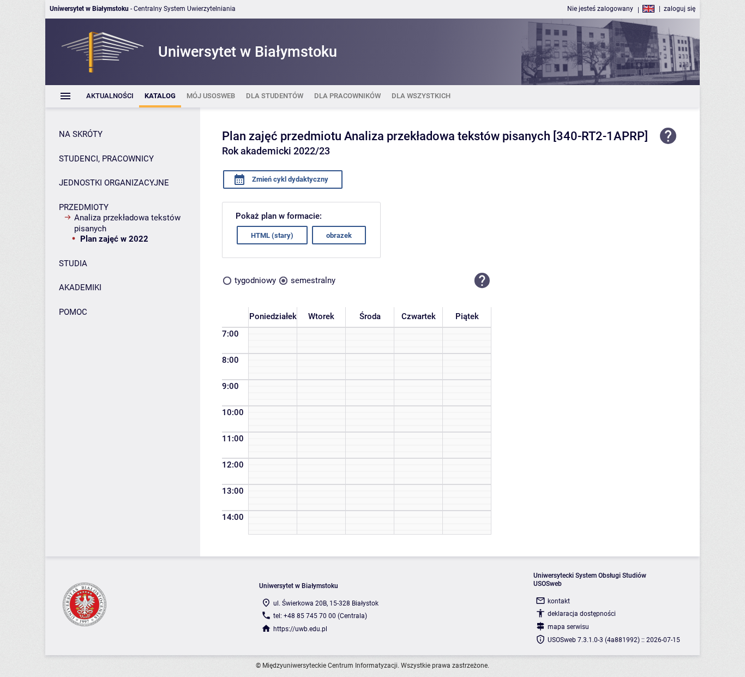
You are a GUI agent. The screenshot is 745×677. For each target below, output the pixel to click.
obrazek (339, 235)
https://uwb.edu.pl (300, 629)
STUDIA (73, 263)
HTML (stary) (272, 235)
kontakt (559, 601)
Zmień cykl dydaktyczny (289, 179)
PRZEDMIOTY (84, 207)
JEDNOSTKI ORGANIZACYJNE (114, 183)
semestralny (313, 280)
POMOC (73, 312)
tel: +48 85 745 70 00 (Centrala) (320, 616)
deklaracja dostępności (582, 614)
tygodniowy (255, 280)
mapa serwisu (568, 627)
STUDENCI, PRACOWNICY (106, 159)
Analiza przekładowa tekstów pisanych (127, 223)
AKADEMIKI (80, 287)
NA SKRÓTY (81, 134)
